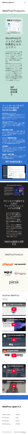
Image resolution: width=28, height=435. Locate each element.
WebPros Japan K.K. (8, 2)
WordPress (23, 432)
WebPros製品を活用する (14, 242)
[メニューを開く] (25, 2)
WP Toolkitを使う (14, 161)
